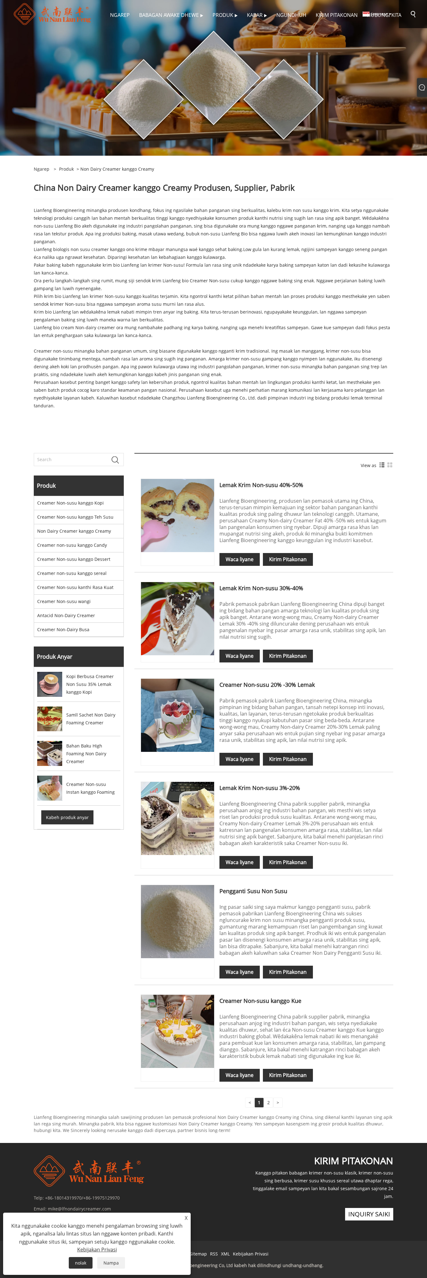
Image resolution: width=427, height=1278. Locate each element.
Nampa (111, 1263)
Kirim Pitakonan (288, 559)
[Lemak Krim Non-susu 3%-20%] (177, 818)
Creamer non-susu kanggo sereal (72, 573)
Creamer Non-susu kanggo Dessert (73, 559)
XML (225, 1254)
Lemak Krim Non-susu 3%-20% (259, 788)
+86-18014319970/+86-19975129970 (82, 1198)
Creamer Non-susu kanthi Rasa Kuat (75, 587)
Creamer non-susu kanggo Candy (72, 545)
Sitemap (198, 1254)
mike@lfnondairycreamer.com (79, 1209)
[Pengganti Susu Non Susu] (177, 921)
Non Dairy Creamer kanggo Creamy (74, 531)
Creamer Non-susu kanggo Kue (260, 1000)
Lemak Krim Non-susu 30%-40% (261, 588)
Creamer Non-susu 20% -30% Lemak (267, 684)
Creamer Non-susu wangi (64, 601)
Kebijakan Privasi (251, 1254)
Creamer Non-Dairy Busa (63, 629)
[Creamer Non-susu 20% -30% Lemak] (177, 715)
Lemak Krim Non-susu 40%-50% (261, 485)
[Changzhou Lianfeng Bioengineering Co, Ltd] (53, 14)
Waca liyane (240, 559)
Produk (66, 169)
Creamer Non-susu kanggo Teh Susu (75, 517)
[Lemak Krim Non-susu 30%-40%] (177, 618)
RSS (214, 1254)
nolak (80, 1263)
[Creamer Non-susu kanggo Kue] (177, 1031)
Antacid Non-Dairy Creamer (66, 615)
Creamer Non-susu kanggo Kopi (70, 503)
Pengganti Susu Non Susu (253, 891)
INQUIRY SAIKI (369, 1214)
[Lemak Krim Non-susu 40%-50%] (177, 515)
